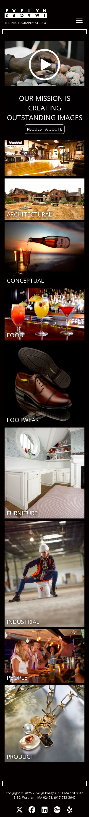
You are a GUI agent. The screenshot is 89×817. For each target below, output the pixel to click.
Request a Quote (44, 129)
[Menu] (79, 21)
